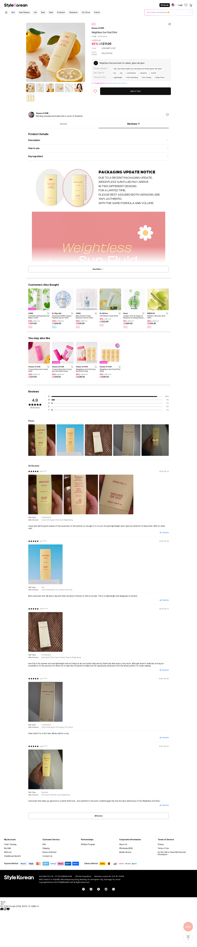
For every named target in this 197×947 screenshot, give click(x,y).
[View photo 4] (126, 440)
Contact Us (47, 856)
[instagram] (83, 889)
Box (13, 12)
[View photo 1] (41, 440)
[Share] (169, 24)
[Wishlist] (185, 5)
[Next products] (165, 299)
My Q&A (7, 848)
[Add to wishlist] (95, 91)
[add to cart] (48, 313)
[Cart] (191, 5)
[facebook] (98, 889)
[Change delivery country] (174, 5)
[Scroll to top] (188, 938)
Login (180, 5)
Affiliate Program (88, 844)
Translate (165, 533)
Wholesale (165, 5)
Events (97, 12)
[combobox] (166, 12)
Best (43, 12)
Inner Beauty (24, 12)
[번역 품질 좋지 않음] (6, 909)
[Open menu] (6, 12)
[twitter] (113, 889)
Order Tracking (10, 844)
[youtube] (106, 889)
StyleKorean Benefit (12, 856)
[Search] (190, 12)
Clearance (73, 12)
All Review (98, 816)
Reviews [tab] (133, 123)
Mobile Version (125, 852)
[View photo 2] (70, 440)
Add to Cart (135, 91)
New (51, 12)
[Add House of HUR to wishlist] (167, 114)
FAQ (44, 844)
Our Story (86, 12)
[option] (30, 88)
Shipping (45, 848)
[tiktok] (91, 889)
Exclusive (61, 12)
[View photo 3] (98, 440)
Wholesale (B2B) (126, 848)
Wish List (8, 852)
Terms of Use (163, 848)
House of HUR (98, 28)
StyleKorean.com (65, 882)
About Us (123, 844)
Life (35, 12)
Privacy (161, 844)
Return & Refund (49, 852)
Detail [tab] (63, 123)
